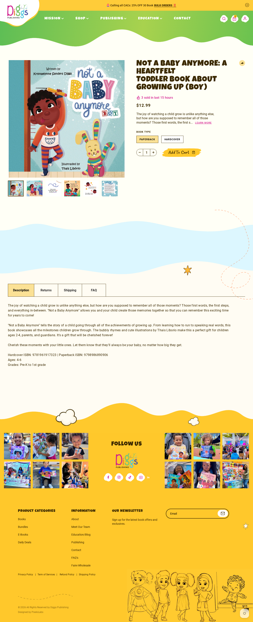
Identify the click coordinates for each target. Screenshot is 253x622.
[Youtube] (140, 477)
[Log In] (245, 19)
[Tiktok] (130, 477)
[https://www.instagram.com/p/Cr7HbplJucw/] (178, 446)
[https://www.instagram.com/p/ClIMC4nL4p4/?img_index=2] (75, 475)
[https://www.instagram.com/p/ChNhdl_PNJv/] (17, 475)
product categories (37, 511)
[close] (247, 5)
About (75, 519)
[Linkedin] (148, 477)
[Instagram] (119, 477)
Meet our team (80, 526)
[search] (224, 19)
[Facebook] (108, 477)
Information (83, 511)
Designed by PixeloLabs (30, 612)
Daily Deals (24, 542)
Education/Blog (81, 534)
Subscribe (223, 513)
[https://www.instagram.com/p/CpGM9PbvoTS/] (235, 475)
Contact (76, 550)
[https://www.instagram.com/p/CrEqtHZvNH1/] (207, 446)
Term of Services (46, 574)
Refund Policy (67, 574)
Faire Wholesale (81, 565)
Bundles (23, 526)
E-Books (23, 534)
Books (22, 519)
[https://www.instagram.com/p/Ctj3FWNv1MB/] (17, 446)
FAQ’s (74, 557)
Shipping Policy (87, 574)
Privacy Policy (26, 574)
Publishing (77, 542)
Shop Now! (166, 5)
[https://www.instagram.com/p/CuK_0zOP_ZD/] (207, 475)
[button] (234, 19)
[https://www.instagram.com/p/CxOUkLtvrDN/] (178, 475)
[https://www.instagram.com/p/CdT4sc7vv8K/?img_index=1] (46, 475)
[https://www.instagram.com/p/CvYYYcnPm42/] (75, 446)
